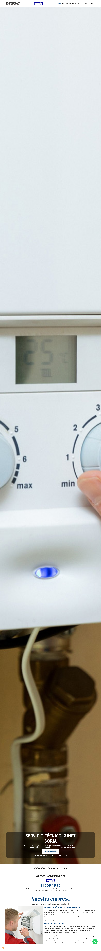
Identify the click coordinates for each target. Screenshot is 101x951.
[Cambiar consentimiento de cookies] (3, 947)
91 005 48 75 (50, 851)
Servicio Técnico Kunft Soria (79, 3)
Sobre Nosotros (66, 3)
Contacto (91, 3)
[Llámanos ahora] (95, 941)
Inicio (59, 3)
